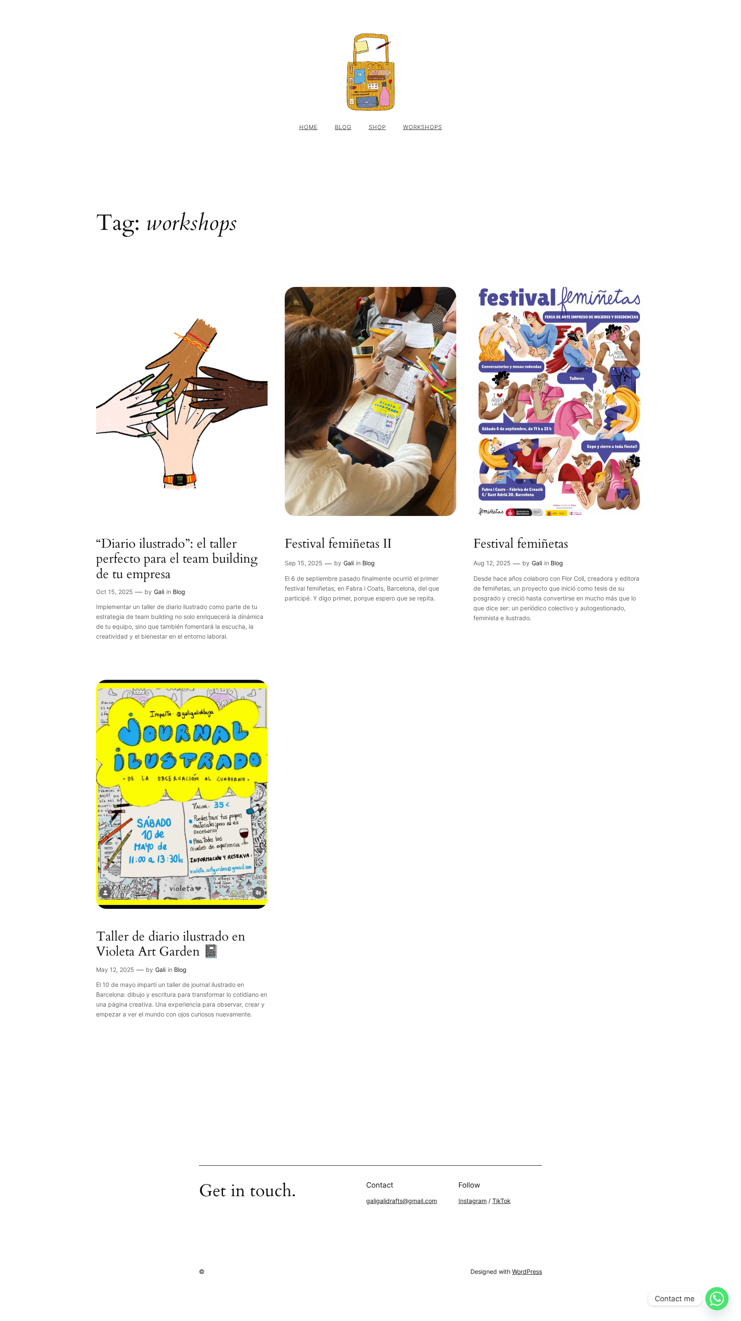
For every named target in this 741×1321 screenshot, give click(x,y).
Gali (159, 591)
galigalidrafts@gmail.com (401, 1200)
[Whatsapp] (717, 1298)
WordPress (527, 1271)
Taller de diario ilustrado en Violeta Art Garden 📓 (170, 944)
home (308, 127)
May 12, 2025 (115, 969)
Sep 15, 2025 (303, 563)
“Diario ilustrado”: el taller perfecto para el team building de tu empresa (177, 559)
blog (343, 127)
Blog (179, 591)
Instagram (472, 1200)
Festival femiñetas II (338, 544)
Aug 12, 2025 (492, 563)
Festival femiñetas (520, 544)
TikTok (501, 1200)
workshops (422, 127)
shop (377, 127)
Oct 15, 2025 (114, 591)
